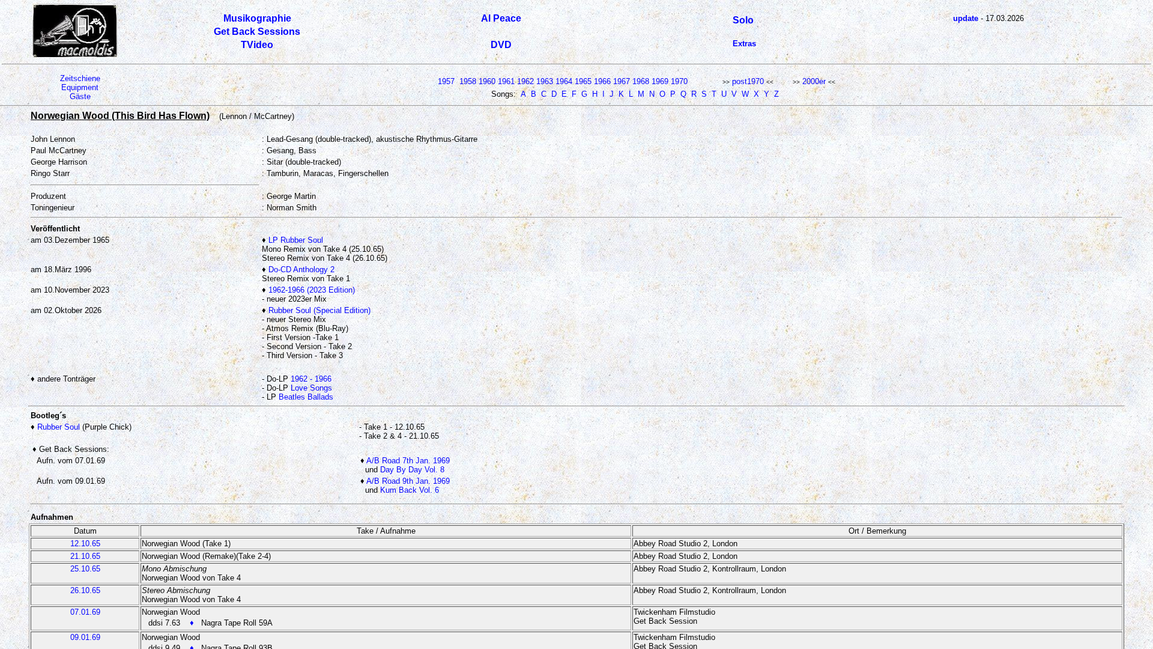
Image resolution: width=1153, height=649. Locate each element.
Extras (744, 43)
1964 (563, 81)
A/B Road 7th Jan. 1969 (408, 460)
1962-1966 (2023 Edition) (311, 289)
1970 (679, 81)
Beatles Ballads (306, 396)
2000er (814, 81)
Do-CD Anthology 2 (301, 269)
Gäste (80, 96)
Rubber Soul (58, 426)
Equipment (79, 87)
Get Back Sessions (257, 31)
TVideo (257, 45)
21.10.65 (85, 556)
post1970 (748, 81)
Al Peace (501, 18)
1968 (640, 81)
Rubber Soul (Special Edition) (319, 310)
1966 (602, 81)
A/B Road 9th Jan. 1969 (408, 481)
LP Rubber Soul (295, 240)
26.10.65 (85, 590)
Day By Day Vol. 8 (412, 469)
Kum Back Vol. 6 (409, 490)
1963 (544, 81)
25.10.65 (85, 568)
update (965, 18)
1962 (525, 81)
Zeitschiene (80, 78)
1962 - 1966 (311, 378)
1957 (446, 81)
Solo (743, 20)
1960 (487, 81)
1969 (660, 81)
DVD (501, 45)
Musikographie (257, 18)
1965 (583, 81)
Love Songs (311, 387)
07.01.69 (85, 612)
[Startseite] (75, 54)
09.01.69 (85, 637)
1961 (506, 81)
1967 (621, 81)
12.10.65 (85, 543)
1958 (467, 81)
